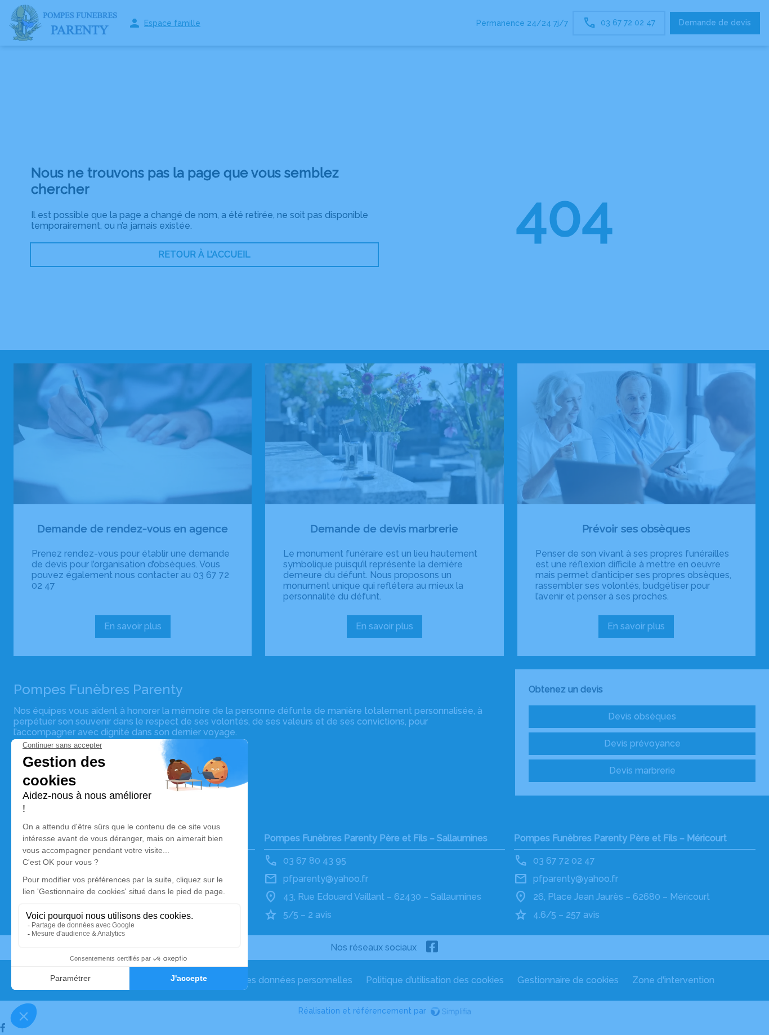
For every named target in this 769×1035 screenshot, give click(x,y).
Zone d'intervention (673, 980)
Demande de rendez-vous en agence (132, 528)
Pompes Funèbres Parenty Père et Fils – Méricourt (620, 838)
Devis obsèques (642, 716)
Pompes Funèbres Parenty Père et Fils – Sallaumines (376, 838)
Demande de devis (715, 22)
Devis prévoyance (642, 743)
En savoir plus (137, 629)
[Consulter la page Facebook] (432, 948)
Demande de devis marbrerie (384, 528)
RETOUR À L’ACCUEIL (204, 254)
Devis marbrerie (642, 770)
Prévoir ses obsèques (636, 528)
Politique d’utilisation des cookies (435, 980)
